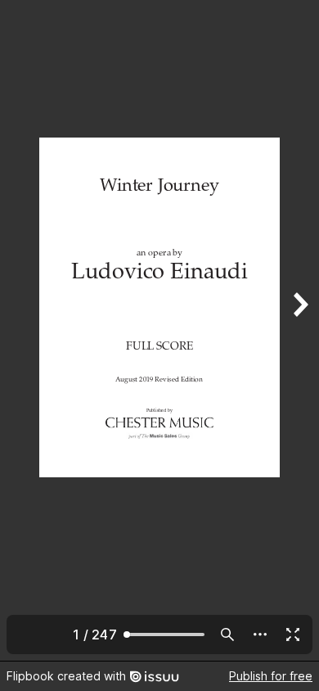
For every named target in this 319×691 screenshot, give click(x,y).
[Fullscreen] (292, 634)
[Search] (227, 634)
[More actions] (260, 634)
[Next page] (299, 330)
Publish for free (270, 676)
